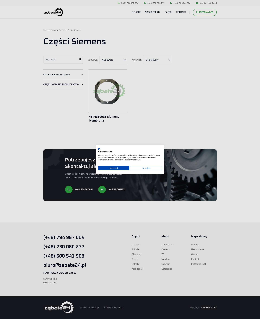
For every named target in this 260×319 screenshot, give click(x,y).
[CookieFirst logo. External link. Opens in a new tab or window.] (99, 149)
